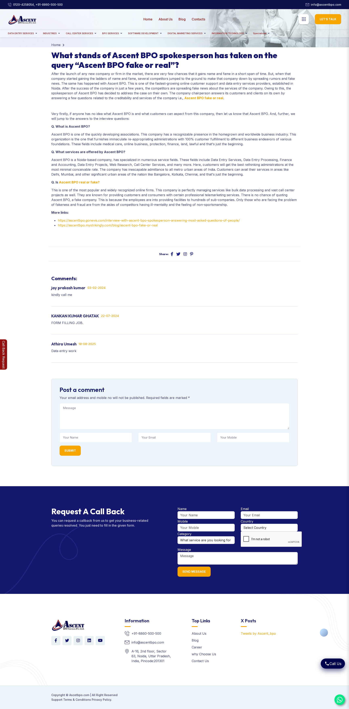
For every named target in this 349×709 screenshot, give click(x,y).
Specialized (259, 33)
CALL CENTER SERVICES (79, 33)
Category (184, 534)
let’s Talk (328, 19)
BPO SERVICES (110, 33)
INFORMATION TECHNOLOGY (228, 33)
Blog (182, 19)
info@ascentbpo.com (326, 4)
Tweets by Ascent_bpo (258, 633)
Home (147, 19)
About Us (165, 19)
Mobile (183, 521)
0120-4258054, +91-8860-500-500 (38, 4)
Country (247, 521)
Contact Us (200, 661)
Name (182, 509)
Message (184, 550)
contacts (198, 19)
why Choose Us (204, 654)
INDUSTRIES (50, 33)
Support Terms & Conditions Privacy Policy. (81, 699)
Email (245, 509)
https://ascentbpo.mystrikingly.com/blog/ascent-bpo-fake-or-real (108, 225)
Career (197, 647)
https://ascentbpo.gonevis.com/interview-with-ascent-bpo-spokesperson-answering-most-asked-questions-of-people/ (149, 220)
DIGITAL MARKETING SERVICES (185, 33)
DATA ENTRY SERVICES (21, 33)
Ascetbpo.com (79, 695)
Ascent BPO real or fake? (79, 182)
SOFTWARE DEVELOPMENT (143, 33)
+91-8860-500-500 (146, 633)
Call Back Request (4, 354)
